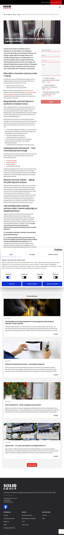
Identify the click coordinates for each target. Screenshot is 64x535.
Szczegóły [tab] (32, 254)
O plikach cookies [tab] (53, 254)
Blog (14, 14)
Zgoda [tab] (11, 254)
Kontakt (6, 515)
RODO (5, 524)
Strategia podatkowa (9, 528)
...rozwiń (47, 82)
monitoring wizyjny (11, 162)
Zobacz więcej (32, 465)
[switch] (24, 277)
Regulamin (6, 521)
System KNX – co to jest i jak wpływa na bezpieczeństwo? (25, 446)
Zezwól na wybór (32, 283)
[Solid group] (7, 7)
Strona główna (8, 14)
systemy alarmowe (11, 160)
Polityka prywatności (9, 518)
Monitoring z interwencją (28, 518)
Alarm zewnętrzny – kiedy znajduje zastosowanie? (23, 405)
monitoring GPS (10, 164)
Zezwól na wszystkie (52, 283)
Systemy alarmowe (27, 515)
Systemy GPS (25, 524)
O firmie (44, 515)
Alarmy (19, 14)
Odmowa (11, 283)
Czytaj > (56, 334)
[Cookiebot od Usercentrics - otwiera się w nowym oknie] (55, 250)
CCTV (23, 521)
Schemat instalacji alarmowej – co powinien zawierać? (25, 364)
